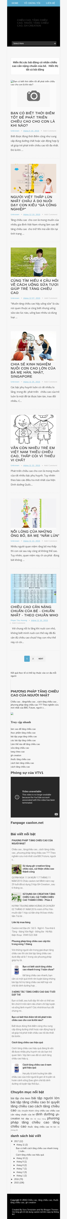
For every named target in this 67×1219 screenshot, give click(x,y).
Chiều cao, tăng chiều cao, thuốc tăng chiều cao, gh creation (33, 23)
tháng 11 (21, 1144)
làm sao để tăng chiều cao (23, 729)
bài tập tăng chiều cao (28, 1102)
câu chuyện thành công (28, 1111)
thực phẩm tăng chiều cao (23, 733)
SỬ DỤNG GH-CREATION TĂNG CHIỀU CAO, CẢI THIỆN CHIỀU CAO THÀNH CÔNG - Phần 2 (39, 897)
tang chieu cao (18, 751)
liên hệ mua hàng (38, 1119)
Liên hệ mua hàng (21, 922)
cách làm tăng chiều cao (22, 763)
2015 (16, 1182)
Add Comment (49, 131)
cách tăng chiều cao (20, 767)
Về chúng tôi (32, 3)
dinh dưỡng (45, 1114)
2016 (16, 1179)
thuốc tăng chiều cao (20, 759)
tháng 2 (20, 1172)
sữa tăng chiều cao (20, 748)
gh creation (16, 755)
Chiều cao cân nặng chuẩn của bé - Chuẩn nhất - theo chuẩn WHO (34, 611)
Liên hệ (50, 3)
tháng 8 (20, 1165)
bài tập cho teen (20, 1098)
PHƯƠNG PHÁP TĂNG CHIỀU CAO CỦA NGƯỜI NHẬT (35, 693)
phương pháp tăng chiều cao (35, 1120)
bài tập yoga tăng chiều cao (24, 736)
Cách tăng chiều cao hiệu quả (27, 1042)
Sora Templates (29, 1210)
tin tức (53, 1127)
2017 (16, 1141)
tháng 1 (20, 1175)
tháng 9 (20, 1161)
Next (41, 659)
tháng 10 (21, 1158)
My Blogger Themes (49, 1210)
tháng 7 (20, 1168)
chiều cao (44, 1110)
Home (15, 3)
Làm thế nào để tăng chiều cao (25, 744)
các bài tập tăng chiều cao (23, 740)
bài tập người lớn (45, 1098)
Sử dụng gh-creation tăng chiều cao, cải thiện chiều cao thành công (38, 869)
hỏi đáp (25, 1118)
